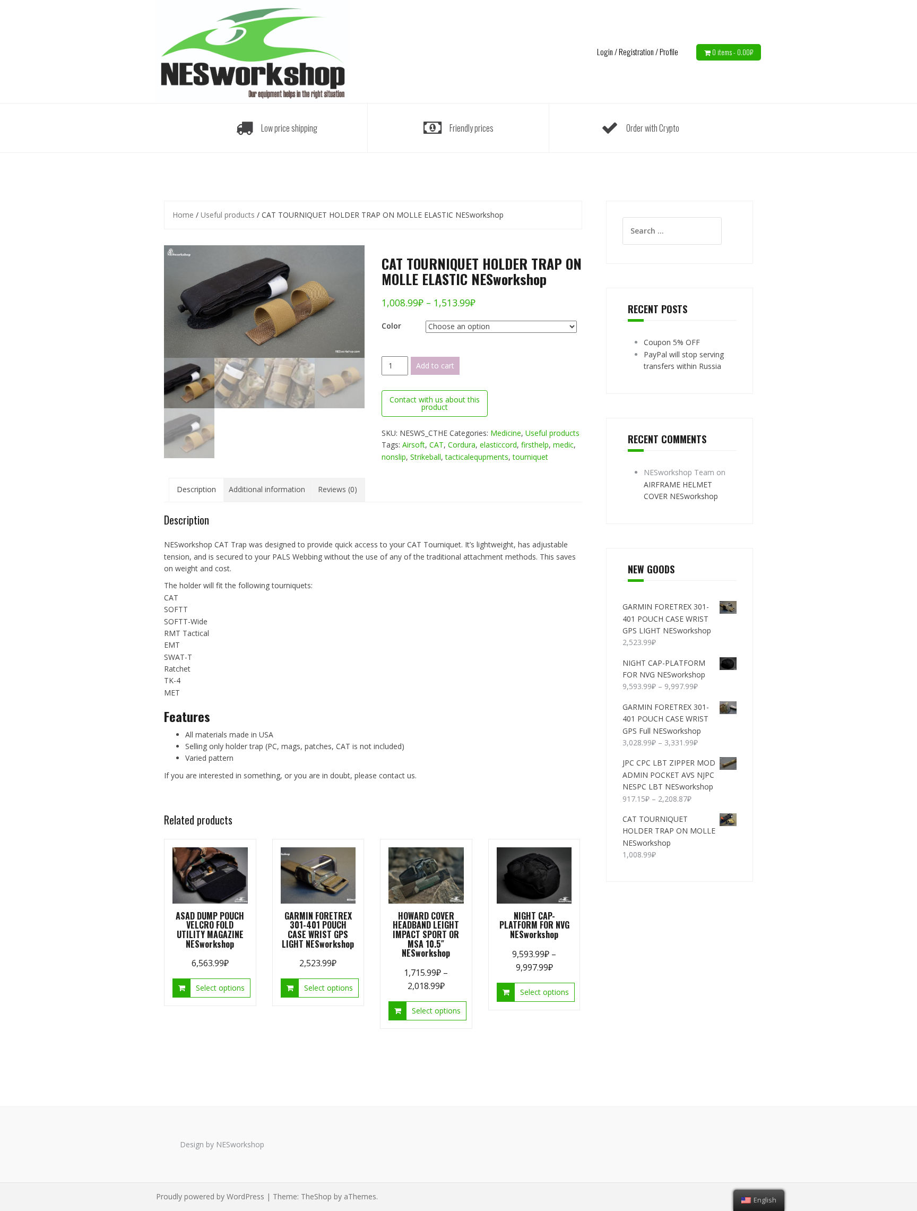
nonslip (394, 457)
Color (391, 326)
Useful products (228, 215)
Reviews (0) (337, 489)
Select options (220, 988)
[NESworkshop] (253, 51)
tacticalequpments (476, 457)
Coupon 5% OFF (672, 342)
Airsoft (413, 445)
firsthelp (535, 445)
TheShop (316, 1196)
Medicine (505, 433)
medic (563, 445)
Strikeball (425, 457)
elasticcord (498, 445)
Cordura (461, 445)
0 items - (732, 52)
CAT (436, 445)
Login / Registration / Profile (637, 51)
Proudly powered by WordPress (210, 1196)
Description (196, 489)
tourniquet (530, 457)
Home (183, 215)
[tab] (196, 489)
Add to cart (435, 365)
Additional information (267, 489)
